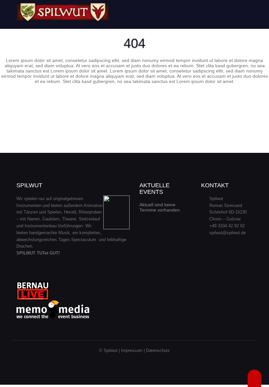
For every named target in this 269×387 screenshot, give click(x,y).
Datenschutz (158, 350)
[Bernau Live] (32, 290)
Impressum (131, 350)
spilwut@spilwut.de (227, 232)
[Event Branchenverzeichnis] (52, 309)
